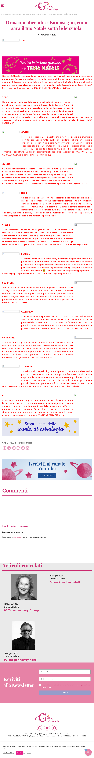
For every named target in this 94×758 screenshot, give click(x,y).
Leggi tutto (27, 753)
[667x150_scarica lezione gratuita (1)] (40, 73)
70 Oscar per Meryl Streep (21, 610)
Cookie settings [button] (8, 753)
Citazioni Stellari (11, 606)
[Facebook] (54, 727)
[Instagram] (39, 727)
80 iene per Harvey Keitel (20, 659)
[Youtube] (47, 727)
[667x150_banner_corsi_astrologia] (40, 434)
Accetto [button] (19, 753)
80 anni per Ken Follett (65, 582)
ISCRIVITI (65, 692)
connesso (17, 537)
